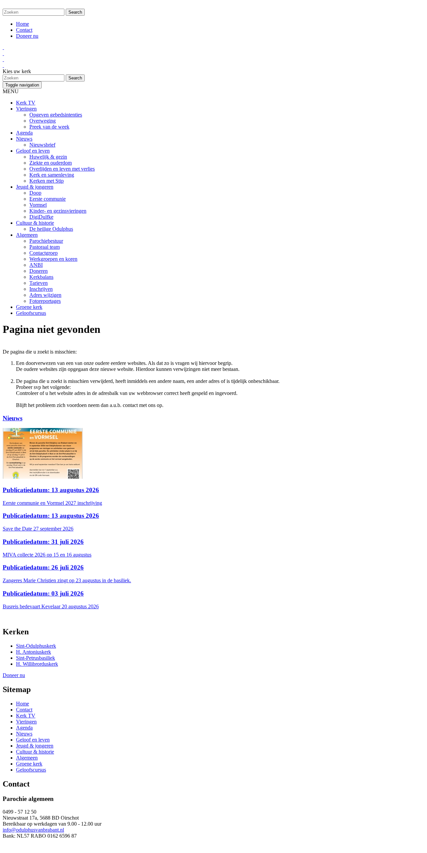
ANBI (36, 265)
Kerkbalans (41, 277)
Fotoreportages (45, 301)
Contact (24, 30)
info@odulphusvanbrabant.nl (33, 830)
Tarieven (38, 283)
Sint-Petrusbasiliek (35, 658)
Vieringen (26, 109)
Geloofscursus (31, 313)
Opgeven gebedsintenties (55, 115)
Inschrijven (41, 289)
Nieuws (24, 139)
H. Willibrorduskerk (37, 664)
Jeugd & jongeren (34, 187)
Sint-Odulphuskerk (36, 646)
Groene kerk (29, 307)
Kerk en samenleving (51, 175)
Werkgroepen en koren (53, 259)
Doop (35, 193)
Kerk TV (25, 102)
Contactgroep (43, 253)
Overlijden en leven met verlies (62, 169)
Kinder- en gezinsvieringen (57, 211)
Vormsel (38, 205)
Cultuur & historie (35, 223)
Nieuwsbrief (42, 145)
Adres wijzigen (45, 295)
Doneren (38, 271)
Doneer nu (27, 36)
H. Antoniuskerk (33, 652)
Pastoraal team (44, 247)
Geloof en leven (33, 151)
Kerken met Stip (46, 181)
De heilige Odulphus (51, 229)
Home (22, 24)
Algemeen (27, 235)
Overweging (42, 121)
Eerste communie (47, 199)
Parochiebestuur (46, 241)
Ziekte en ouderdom (50, 163)
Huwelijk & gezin (48, 157)
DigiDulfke (41, 217)
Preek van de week (49, 127)
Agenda (24, 133)
